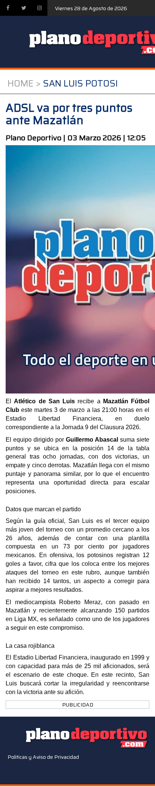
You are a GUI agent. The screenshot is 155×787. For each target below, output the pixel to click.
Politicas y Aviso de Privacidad (43, 757)
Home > (24, 83)
